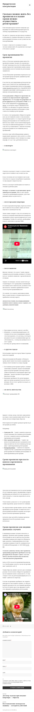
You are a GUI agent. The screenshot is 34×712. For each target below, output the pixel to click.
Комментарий (7, 640)
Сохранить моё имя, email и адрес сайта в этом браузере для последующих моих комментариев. (17, 682)
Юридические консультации (9, 5)
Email (5, 666)
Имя (4, 660)
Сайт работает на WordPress (10, 710)
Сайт (4, 672)
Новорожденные (9, 447)
